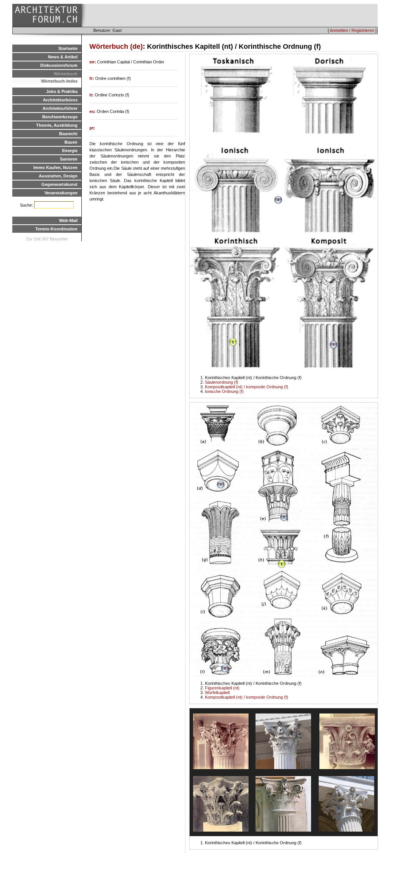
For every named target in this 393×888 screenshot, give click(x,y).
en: (93, 62)
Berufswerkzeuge (60, 116)
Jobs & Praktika (62, 91)
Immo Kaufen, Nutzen (55, 167)
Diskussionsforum (59, 65)
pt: (92, 128)
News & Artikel (63, 57)
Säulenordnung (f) (221, 382)
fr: (92, 78)
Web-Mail (68, 220)
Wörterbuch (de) (116, 46)
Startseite (68, 48)
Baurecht (68, 133)
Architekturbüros (60, 100)
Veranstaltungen (61, 193)
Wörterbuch (66, 73)
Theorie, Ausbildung (57, 125)
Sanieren (69, 159)
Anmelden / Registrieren (352, 30)
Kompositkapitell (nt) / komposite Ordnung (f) (246, 386)
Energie (70, 150)
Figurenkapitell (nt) (222, 688)
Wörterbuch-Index (59, 81)
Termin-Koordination (56, 229)
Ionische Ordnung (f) (224, 391)
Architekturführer (60, 108)
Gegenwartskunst (59, 184)
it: (92, 95)
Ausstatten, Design (58, 176)
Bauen (71, 142)
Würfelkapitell (217, 692)
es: (93, 111)
